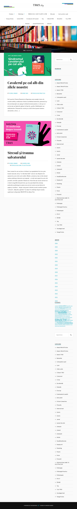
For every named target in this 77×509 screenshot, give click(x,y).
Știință (58, 217)
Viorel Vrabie (13, 93)
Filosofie (59, 140)
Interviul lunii (60, 144)
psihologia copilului (62, 324)
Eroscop (59, 126)
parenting (65, 314)
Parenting (59, 183)
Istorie (58, 147)
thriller (68, 320)
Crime (58, 115)
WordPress (34, 505)
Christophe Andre (58, 317)
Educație (52, 14)
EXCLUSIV (59, 133)
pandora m (68, 315)
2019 (56, 268)
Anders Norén (49, 505)
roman (63, 311)
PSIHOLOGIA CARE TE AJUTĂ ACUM (37, 14)
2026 (56, 243)
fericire (70, 308)
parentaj (63, 317)
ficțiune (57, 311)
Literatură (59, 169)
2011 (56, 297)
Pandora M (59, 180)
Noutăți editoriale (61, 176)
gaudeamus (68, 324)
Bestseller (59, 18)
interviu (67, 308)
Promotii (59, 194)
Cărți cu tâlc (60, 104)
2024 (56, 250)
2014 (56, 286)
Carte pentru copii (63, 14)
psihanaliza (62, 308)
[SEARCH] (71, 59)
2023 (56, 254)
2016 (56, 279)
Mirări (58, 173)
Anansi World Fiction (38, 23)
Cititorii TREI (50, 18)
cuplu (70, 307)
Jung (56, 308)
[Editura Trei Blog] (38, 7)
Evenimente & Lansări (32, 18)
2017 (56, 275)
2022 (56, 257)
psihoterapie (66, 307)
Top (43, 18)
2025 (56, 247)
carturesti (60, 314)
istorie (71, 320)
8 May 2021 (25, 93)
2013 (56, 290)
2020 (56, 265)
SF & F (58, 214)
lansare (61, 307)
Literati (59, 165)
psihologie (57, 310)
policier (56, 324)
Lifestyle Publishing (59, 316)
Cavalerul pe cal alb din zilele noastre (25, 84)
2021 (56, 261)
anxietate (56, 305)
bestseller (62, 312)
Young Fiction (9, 18)
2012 (56, 293)
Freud (66, 317)
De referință (60, 119)
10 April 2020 (26, 163)
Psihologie (21, 14)
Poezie (58, 187)
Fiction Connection (62, 137)
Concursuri (59, 111)
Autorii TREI (20, 18)
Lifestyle (49, 23)
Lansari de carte (61, 158)
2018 (56, 272)
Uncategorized (61, 228)
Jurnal (58, 155)
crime (58, 308)
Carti (58, 101)
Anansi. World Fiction (62, 86)
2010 (56, 301)
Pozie (58, 191)
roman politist (62, 306)
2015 (56, 283)
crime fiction (69, 314)
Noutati (27, 23)
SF (67, 313)
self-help (56, 321)
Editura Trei (61, 319)
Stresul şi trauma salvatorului (21, 154)
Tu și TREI (68, 18)
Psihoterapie (60, 210)
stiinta (68, 311)
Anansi (68, 318)
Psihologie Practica (38, 93)
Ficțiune (11, 14)
